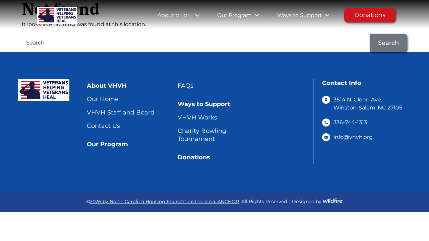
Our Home (103, 99)
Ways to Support (299, 15)
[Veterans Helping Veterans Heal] (55, 15)
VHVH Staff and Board (121, 112)
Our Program (234, 15)
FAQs (185, 85)
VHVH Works (197, 117)
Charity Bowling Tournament (202, 135)
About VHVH (175, 15)
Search (388, 43)
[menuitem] (174, 15)
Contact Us (103, 126)
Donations (369, 15)
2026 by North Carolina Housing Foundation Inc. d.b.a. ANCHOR (164, 201)
